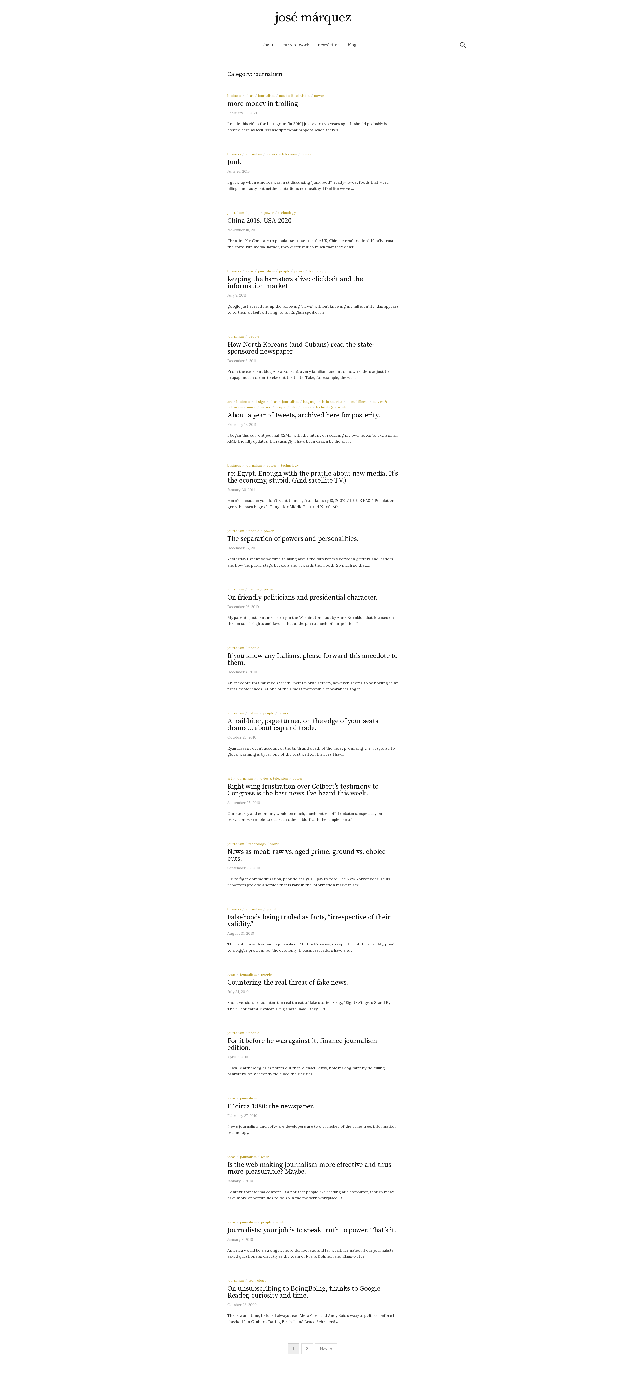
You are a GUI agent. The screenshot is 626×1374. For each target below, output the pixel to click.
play (294, 407)
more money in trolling (262, 103)
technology (287, 212)
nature (266, 407)
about (268, 45)
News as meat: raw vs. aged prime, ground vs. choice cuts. (306, 855)
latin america (332, 401)
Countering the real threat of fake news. (287, 982)
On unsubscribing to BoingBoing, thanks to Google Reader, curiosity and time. (303, 1292)
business (234, 95)
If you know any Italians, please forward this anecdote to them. (312, 659)
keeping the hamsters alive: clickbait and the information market (295, 282)
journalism (266, 95)
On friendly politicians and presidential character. (302, 597)
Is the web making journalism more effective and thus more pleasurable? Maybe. (309, 1168)
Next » (326, 1349)
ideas (250, 95)
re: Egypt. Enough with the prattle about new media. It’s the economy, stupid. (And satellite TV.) (312, 477)
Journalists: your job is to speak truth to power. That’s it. (311, 1230)
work (342, 407)
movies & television (294, 95)
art (229, 401)
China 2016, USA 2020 (259, 220)
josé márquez (313, 17)
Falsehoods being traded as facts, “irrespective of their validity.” (308, 920)
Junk (234, 162)
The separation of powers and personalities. (292, 539)
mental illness (357, 401)
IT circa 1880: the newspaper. (270, 1106)
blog (352, 45)
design (260, 401)
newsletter (328, 45)
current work (295, 45)
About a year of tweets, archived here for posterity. (303, 415)
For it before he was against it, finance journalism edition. (302, 1044)
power (319, 95)
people (253, 212)
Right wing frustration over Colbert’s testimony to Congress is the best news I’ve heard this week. (303, 790)
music (251, 407)
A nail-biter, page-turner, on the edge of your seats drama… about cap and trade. (302, 724)
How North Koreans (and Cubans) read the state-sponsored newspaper (300, 348)
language (310, 401)
